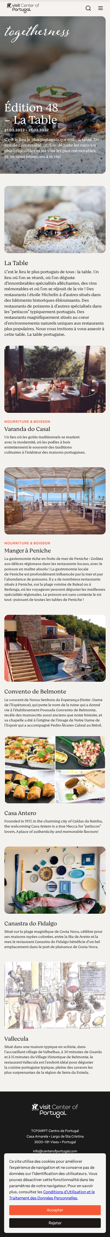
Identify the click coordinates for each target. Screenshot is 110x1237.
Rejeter (55, 1223)
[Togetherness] (37, 33)
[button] (100, 8)
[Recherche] (88, 8)
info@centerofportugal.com (55, 1151)
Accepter (55, 1210)
